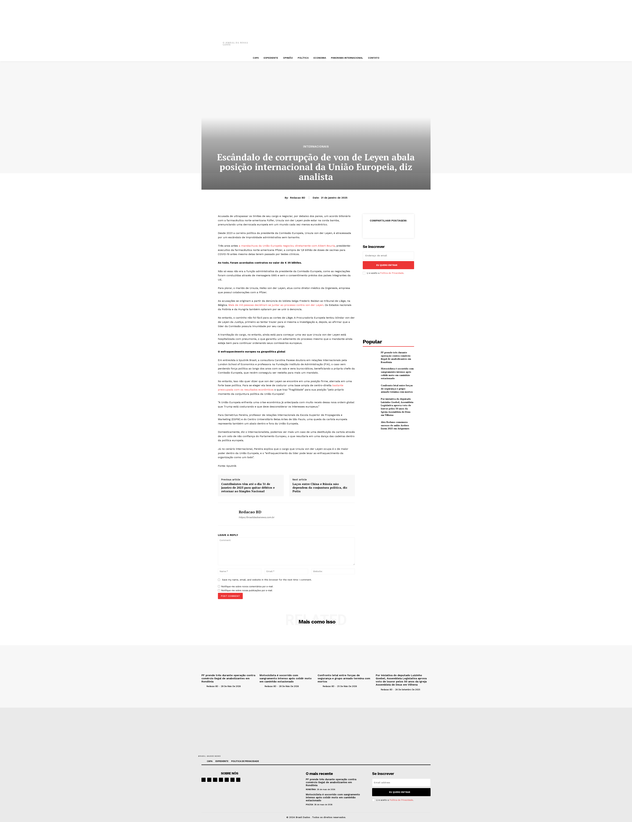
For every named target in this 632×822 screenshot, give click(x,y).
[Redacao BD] (226, 514)
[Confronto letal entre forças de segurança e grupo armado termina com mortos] (370, 388)
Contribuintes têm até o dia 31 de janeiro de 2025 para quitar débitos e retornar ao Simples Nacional (248, 487)
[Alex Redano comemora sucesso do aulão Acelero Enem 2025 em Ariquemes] (370, 425)
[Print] (381, 41)
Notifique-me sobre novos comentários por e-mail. (247, 586)
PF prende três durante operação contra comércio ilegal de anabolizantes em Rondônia (396, 357)
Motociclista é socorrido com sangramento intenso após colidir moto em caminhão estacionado (397, 373)
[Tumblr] (390, 41)
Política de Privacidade (392, 273)
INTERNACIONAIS (316, 146)
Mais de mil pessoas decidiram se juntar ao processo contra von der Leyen (275, 305)
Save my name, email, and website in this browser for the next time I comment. (267, 579)
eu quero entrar (386, 265)
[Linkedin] (215, 780)
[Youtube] (238, 780)
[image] (281, 781)
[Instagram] (209, 780)
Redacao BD (297, 197)
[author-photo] (203, 686)
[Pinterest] (361, 41)
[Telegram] (227, 780)
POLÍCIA (309, 804)
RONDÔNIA (311, 789)
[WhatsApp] (371, 41)
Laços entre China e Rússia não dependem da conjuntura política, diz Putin (319, 487)
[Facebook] (341, 41)
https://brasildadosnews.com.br (256, 517)
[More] (400, 41)
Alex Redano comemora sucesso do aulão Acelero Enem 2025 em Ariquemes (395, 425)
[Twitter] (351, 41)
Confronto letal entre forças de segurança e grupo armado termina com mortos (397, 388)
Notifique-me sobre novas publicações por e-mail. (247, 590)
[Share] (221, 780)
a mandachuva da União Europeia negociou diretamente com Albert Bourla (287, 245)
